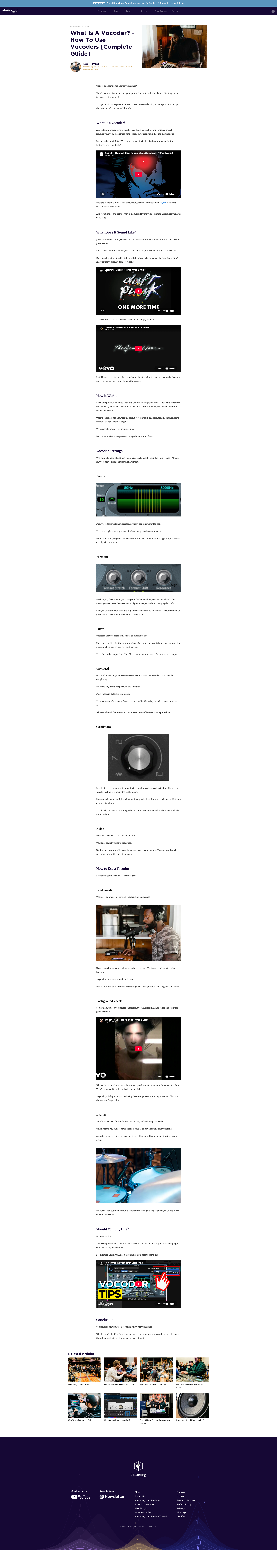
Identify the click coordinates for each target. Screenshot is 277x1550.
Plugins (175, 11)
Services (129, 11)
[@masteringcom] (80, 1494)
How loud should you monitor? (190, 1420)
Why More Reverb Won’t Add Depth (119, 1384)
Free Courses (161, 11)
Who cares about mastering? (117, 1420)
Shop (116, 11)
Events (144, 11)
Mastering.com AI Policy (79, 1384)
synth (163, 202)
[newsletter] (112, 1494)
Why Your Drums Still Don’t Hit (153, 1384)
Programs (101, 11)
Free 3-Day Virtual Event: (139, 3)
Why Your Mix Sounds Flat (79, 1420)
